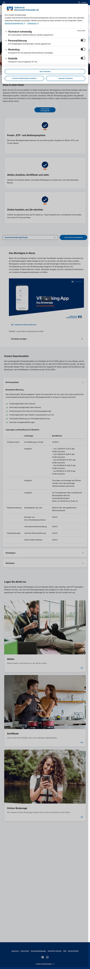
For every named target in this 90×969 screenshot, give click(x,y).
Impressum (32, 23)
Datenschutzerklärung (14, 23)
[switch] (83, 40)
